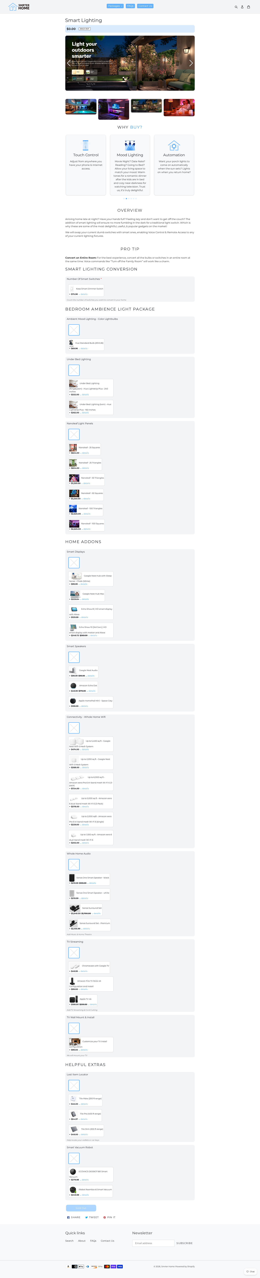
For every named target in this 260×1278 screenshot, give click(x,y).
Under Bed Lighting (79, 359)
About (82, 1240)
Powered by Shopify (185, 1266)
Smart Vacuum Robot (80, 1147)
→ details (82, 294)
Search (69, 1240)
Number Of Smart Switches (83, 279)
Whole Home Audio (79, 853)
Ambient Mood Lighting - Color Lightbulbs (92, 319)
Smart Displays (76, 551)
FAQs (93, 1240)
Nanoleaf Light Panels (80, 423)
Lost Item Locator (77, 1074)
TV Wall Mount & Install (80, 1017)
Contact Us (107, 1240)
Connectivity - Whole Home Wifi (86, 717)
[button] (191, 65)
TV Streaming (75, 941)
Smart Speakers (76, 646)
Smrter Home (168, 1266)
